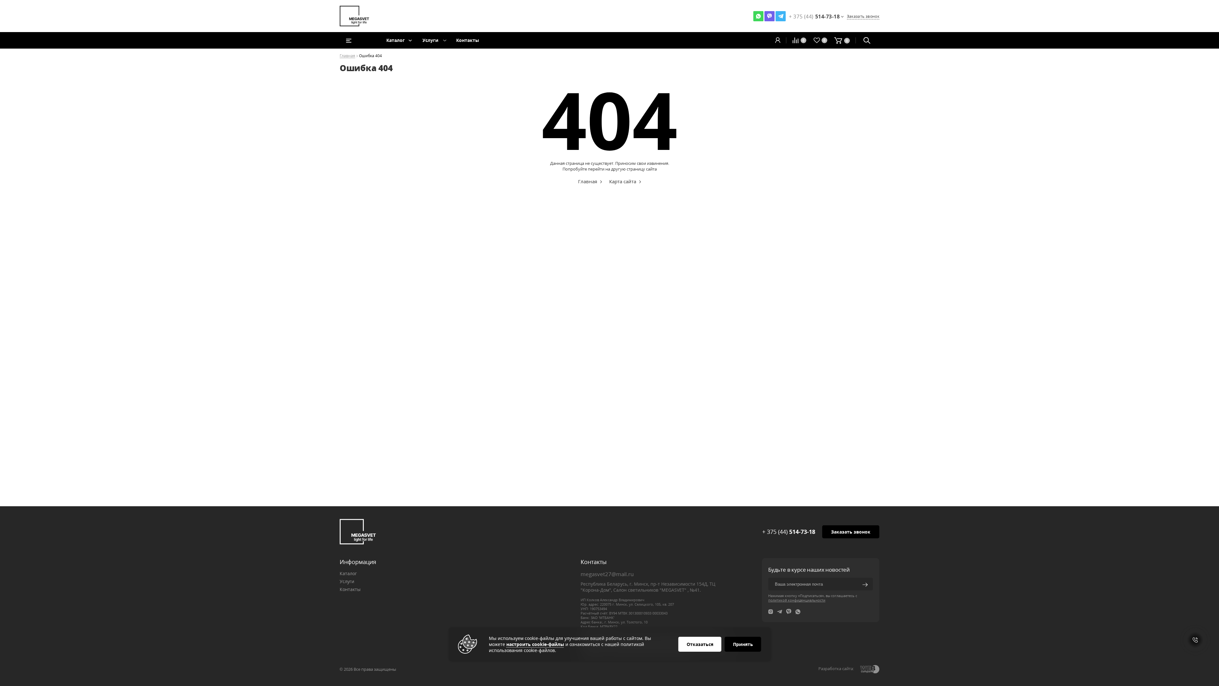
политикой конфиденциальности (796, 600)
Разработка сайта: (836, 668)
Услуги (430, 40)
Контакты (467, 40)
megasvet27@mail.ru (607, 574)
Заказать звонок (863, 16)
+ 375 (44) (788, 531)
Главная (347, 56)
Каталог (395, 40)
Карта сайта (622, 181)
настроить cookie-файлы (535, 644)
